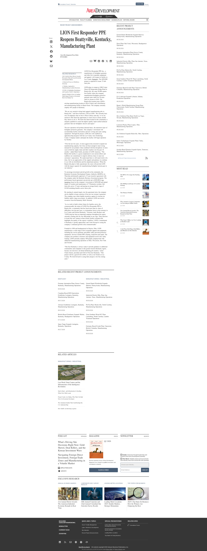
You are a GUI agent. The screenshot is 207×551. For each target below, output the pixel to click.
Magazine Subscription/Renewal (67, 521)
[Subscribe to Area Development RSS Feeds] (65, 542)
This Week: (134, 459)
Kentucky (95, 79)
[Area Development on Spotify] (81, 542)
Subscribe (139, 4)
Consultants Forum (65, 4)
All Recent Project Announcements (127, 158)
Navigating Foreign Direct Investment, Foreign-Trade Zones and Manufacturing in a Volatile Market (71, 459)
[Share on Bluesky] (52, 61)
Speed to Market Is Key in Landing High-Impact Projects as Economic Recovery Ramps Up (71, 95)
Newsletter (63, 526)
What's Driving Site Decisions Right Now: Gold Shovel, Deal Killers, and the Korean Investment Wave (72, 446)
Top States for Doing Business (113, 535)
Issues (116, 436)
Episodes (84, 436)
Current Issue (64, 530)
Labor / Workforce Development (90, 527)
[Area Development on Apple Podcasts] (76, 542)
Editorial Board (129, 20)
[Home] (70, 542)
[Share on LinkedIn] (52, 42)
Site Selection (85, 530)
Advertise (73, 4)
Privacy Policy (109, 549)
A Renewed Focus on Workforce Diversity (70, 82)
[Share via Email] (52, 66)
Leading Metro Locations (111, 532)
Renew (146, 4)
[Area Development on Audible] (86, 542)
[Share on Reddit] (52, 56)
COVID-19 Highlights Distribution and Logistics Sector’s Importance (71, 91)
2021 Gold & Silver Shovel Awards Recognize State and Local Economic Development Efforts (71, 77)
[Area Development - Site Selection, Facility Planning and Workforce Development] (103, 10)
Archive (146, 436)
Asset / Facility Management (89, 524)
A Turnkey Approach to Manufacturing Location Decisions (71, 87)
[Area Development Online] (84, 547)
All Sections (147, 20)
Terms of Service (118, 549)
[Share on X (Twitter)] (52, 47)
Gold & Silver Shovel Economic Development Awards (113, 525)
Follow (97, 16)
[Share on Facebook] (52, 52)
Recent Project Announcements (71, 25)
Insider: (133, 455)
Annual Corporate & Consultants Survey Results (113, 529)
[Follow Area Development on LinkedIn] (60, 542)
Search (110, 16)
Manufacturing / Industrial (97, 279)
